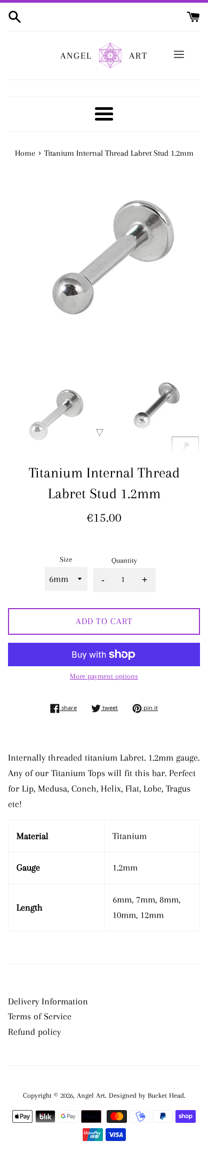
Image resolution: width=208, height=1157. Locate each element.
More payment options (104, 676)
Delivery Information (48, 1001)
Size (66, 559)
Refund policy (34, 1031)
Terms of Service (39, 1016)
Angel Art (91, 1095)
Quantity (124, 560)
